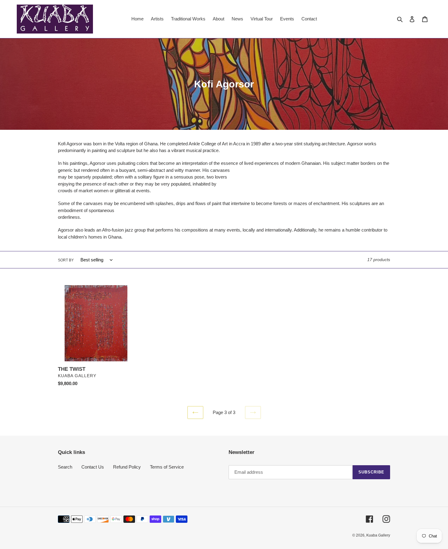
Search (65, 466)
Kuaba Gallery (378, 535)
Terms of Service (167, 466)
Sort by (66, 260)
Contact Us (92, 466)
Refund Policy (127, 466)
